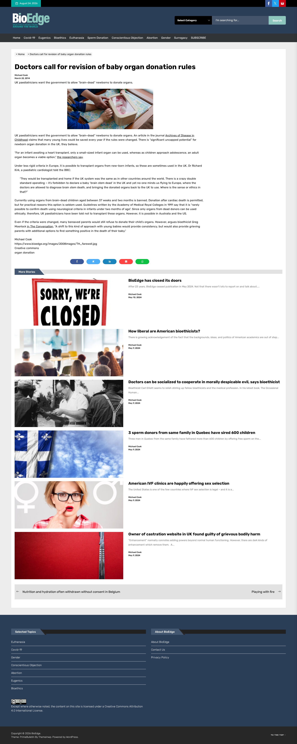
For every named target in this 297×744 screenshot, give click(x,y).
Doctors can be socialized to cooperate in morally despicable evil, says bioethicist (204, 382)
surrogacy (181, 37)
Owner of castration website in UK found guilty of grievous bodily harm (194, 534)
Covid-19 (29, 37)
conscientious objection (127, 37)
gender (166, 37)
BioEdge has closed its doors (155, 280)
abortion (152, 37)
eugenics (44, 37)
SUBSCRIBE (198, 37)
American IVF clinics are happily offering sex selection (178, 483)
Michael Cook (21, 75)
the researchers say (70, 157)
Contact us (158, 649)
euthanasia (76, 37)
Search (277, 20)
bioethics (60, 37)
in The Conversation (40, 226)
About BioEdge (160, 642)
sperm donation (97, 37)
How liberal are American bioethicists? (164, 331)
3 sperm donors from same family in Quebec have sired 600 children (192, 432)
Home (16, 37)
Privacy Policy (160, 657)
